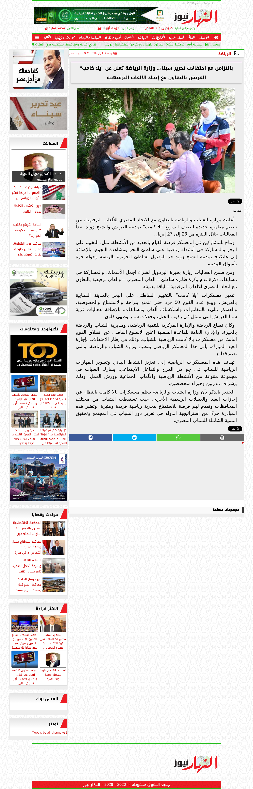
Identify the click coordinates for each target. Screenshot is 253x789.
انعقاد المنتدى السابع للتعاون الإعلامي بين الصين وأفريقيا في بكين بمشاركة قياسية (25, 641)
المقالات (50, 143)
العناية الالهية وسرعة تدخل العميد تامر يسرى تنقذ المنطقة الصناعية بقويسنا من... (39, 566)
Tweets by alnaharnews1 (49, 732)
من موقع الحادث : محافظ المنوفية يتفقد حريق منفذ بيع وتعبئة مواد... (40, 584)
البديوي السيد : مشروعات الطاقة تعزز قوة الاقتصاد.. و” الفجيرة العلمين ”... (53, 641)
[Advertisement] (214, 472)
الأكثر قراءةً (47, 608)
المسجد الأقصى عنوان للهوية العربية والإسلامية (53, 674)
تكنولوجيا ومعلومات (39, 329)
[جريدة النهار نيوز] (38, 293)
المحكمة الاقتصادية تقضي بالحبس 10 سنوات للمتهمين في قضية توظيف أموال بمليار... (39, 528)
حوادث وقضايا (45, 514)
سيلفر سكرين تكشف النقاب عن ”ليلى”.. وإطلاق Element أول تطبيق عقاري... (24, 676)
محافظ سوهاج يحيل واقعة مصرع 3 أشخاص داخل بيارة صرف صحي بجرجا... (39, 547)
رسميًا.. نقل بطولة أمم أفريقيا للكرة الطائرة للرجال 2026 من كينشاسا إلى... (163, 45)
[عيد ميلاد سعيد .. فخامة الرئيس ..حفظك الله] (38, 70)
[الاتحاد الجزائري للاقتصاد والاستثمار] (38, 114)
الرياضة (224, 53)
